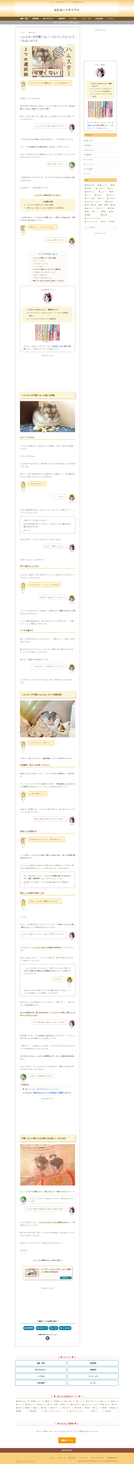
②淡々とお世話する (40, 275)
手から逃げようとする (41, 263)
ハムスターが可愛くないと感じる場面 (44, 258)
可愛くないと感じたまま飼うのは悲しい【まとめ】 (48, 281)
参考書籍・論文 (57, 346)
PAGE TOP (67, 1450)
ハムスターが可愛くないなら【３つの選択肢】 (46, 269)
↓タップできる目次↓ (45, 254)
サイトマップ (83, 1458)
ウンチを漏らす (39, 266)
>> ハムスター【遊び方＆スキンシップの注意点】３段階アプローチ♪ (47, 1093)
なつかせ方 (66, 1328)
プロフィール (61, 1458)
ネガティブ (43, 1328)
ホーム (52, 1458)
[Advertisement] (47, 371)
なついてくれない (39, 261)
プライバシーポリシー (97, 1458)
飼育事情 (30, 1328)
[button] (48, 1338)
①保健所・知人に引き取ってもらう (45, 272)
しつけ (54, 1328)
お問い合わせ (72, 1458)
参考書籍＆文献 (112, 1458)
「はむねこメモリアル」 (46, 1035)
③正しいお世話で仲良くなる (43, 278)
